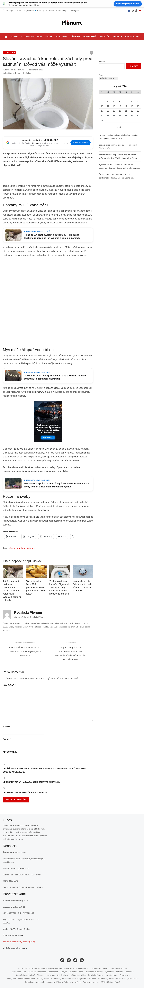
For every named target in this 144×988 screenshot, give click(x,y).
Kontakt (108, 975)
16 (138, 106)
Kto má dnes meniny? (25, 975)
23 (138, 111)
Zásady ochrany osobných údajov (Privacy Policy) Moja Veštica (53, 982)
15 (132, 106)
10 (102, 106)
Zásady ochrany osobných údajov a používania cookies (61, 975)
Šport (48, 37)
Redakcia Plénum (16, 70)
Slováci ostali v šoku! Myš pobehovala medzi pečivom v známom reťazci (35, 587)
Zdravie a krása (76, 972)
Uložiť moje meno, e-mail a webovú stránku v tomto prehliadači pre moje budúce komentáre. (44, 770)
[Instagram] (132, 10)
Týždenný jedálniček (114, 972)
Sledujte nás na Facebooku (15, 948)
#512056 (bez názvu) (110, 982)
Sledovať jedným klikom (127, 3)
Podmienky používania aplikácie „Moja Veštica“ (119, 978)
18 (108, 111)
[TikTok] (136, 10)
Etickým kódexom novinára (31, 887)
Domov (14, 37)
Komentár (9, 685)
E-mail (7, 739)
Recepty (117, 37)
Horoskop (61, 37)
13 (120, 106)
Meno (6, 727)
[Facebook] (129, 10)
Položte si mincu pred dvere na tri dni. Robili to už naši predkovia (65, 10)
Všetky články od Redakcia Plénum (29, 617)
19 (114, 111)
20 (120, 111)
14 (126, 106)
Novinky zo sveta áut (94, 972)
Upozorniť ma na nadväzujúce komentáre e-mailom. (32, 782)
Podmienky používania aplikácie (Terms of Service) (73, 978)
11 (108, 106)
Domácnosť (89, 37)
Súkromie (18, 935)
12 (114, 106)
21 (126, 111)
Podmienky (8, 935)
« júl (119, 127)
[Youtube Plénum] (140, 10)
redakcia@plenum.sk (19, 868)
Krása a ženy (132, 37)
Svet (39, 37)
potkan (21, 548)
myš (13, 548)
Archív (101, 75)
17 (102, 111)
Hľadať (102, 61)
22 (132, 111)
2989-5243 (13, 881)
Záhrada (75, 37)
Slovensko (27, 37)
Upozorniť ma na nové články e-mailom (25, 792)
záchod (31, 548)
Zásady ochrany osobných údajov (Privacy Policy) (27, 978)
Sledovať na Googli (80, 142)
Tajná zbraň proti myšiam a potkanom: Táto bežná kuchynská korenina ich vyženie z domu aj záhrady (12, 590)
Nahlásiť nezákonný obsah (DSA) (19, 942)
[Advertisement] (54, 176)
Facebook (129, 972)
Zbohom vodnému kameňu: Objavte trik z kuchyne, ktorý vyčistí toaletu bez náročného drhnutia (59, 587)
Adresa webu (10, 752)
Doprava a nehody (91, 982)
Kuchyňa (104, 37)
